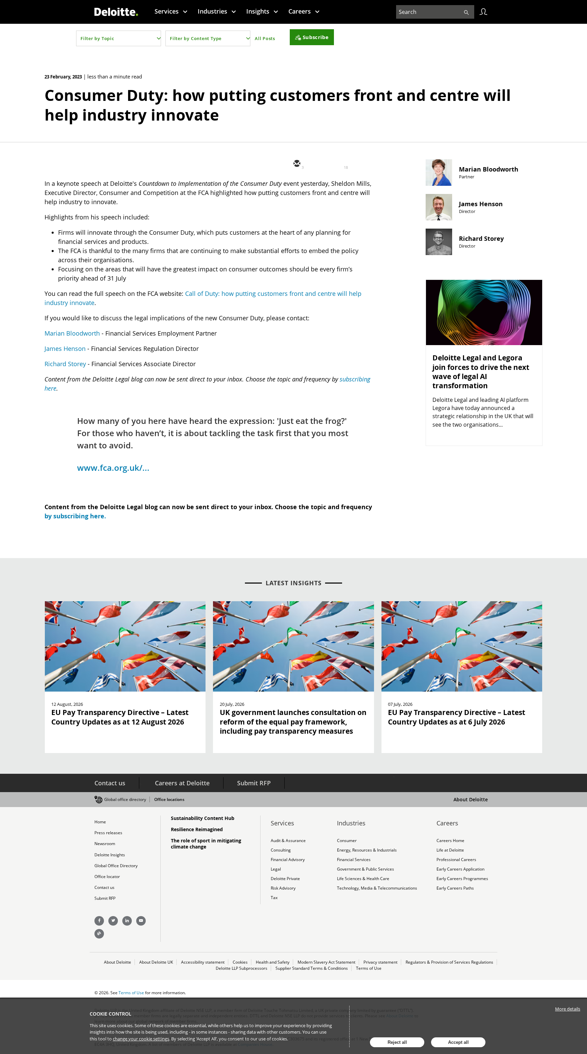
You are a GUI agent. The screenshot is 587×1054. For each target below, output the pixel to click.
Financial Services (354, 859)
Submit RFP (254, 783)
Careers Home (450, 840)
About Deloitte (470, 799)
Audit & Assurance (288, 840)
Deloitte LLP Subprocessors (241, 968)
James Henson (65, 348)
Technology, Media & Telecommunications (377, 888)
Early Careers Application (460, 869)
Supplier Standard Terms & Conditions (311, 968)
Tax (274, 897)
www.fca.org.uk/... (113, 467)
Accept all (458, 1042)
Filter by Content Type (195, 38)
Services (167, 11)
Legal (276, 869)
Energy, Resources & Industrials (367, 850)
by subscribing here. (75, 516)
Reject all (397, 1042)
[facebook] (357, 164)
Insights (257, 11)
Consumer (347, 840)
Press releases (108, 833)
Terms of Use (368, 968)
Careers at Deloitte (182, 783)
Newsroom (104, 843)
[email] (296, 164)
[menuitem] (171, 11)
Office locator (107, 876)
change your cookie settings (141, 1039)
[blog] (99, 934)
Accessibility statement (203, 962)
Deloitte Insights (109, 855)
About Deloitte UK (156, 962)
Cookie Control (110, 1014)
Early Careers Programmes (462, 878)
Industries (212, 11)
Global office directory (125, 799)
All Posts (265, 38)
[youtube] (141, 921)
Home (100, 822)
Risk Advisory (283, 888)
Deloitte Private (285, 878)
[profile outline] (483, 12)
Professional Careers (456, 859)
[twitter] (316, 164)
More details (567, 1009)
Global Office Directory (116, 866)
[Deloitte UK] (116, 12)
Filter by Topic (97, 38)
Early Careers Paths (455, 888)
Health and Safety (272, 962)
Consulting (281, 850)
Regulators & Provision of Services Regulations (449, 962)
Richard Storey (65, 364)
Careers (299, 11)
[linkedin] (337, 164)
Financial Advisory (288, 859)
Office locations (169, 799)
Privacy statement (380, 962)
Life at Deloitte (450, 850)
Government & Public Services (365, 869)
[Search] (466, 12)
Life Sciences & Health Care (363, 878)
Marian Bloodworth (72, 333)
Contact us (109, 783)
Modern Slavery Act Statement (326, 962)
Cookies (240, 962)
